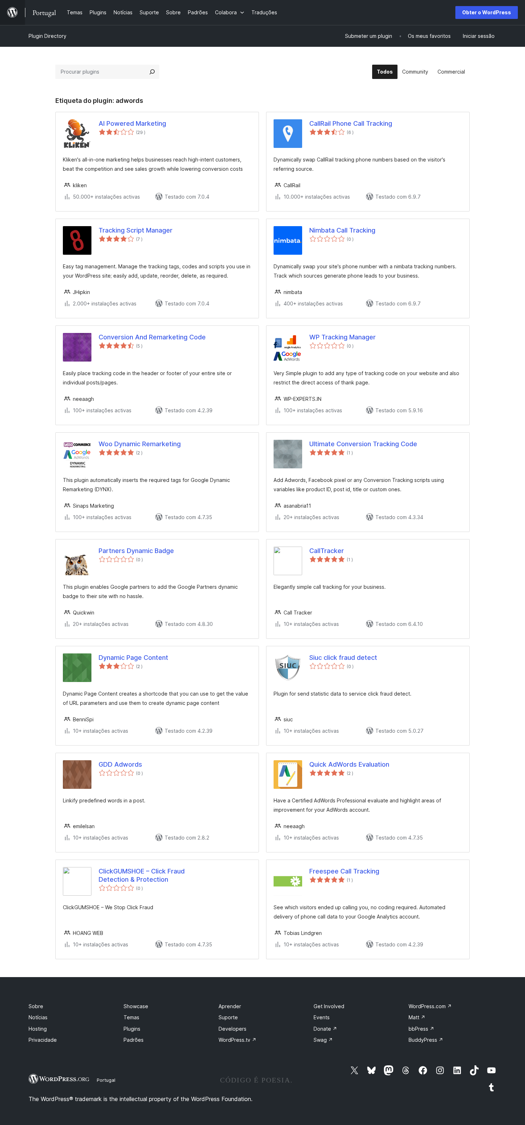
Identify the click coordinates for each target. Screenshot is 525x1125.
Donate (325, 1029)
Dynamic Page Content (133, 657)
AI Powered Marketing (132, 123)
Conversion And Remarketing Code (152, 337)
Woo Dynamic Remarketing (140, 444)
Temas (131, 1017)
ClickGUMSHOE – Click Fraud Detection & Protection (142, 875)
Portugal (106, 1080)
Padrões (134, 1040)
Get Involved (329, 1006)
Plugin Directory (47, 36)
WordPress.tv (237, 1040)
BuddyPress (426, 1040)
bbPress (421, 1029)
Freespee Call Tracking (344, 871)
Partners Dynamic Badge (136, 550)
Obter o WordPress (486, 12)
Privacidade (43, 1040)
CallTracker (326, 550)
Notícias (38, 1017)
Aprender (230, 1006)
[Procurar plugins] (152, 72)
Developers (232, 1029)
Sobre (36, 1006)
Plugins (132, 1029)
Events (322, 1017)
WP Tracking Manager (342, 337)
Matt (417, 1017)
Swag (323, 1040)
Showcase (136, 1006)
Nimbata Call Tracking (342, 230)
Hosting (38, 1029)
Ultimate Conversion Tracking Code (363, 444)
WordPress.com (430, 1006)
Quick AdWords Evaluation (349, 764)
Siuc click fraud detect (343, 657)
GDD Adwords (120, 764)
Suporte (228, 1017)
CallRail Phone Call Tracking (350, 123)
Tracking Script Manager (135, 230)
